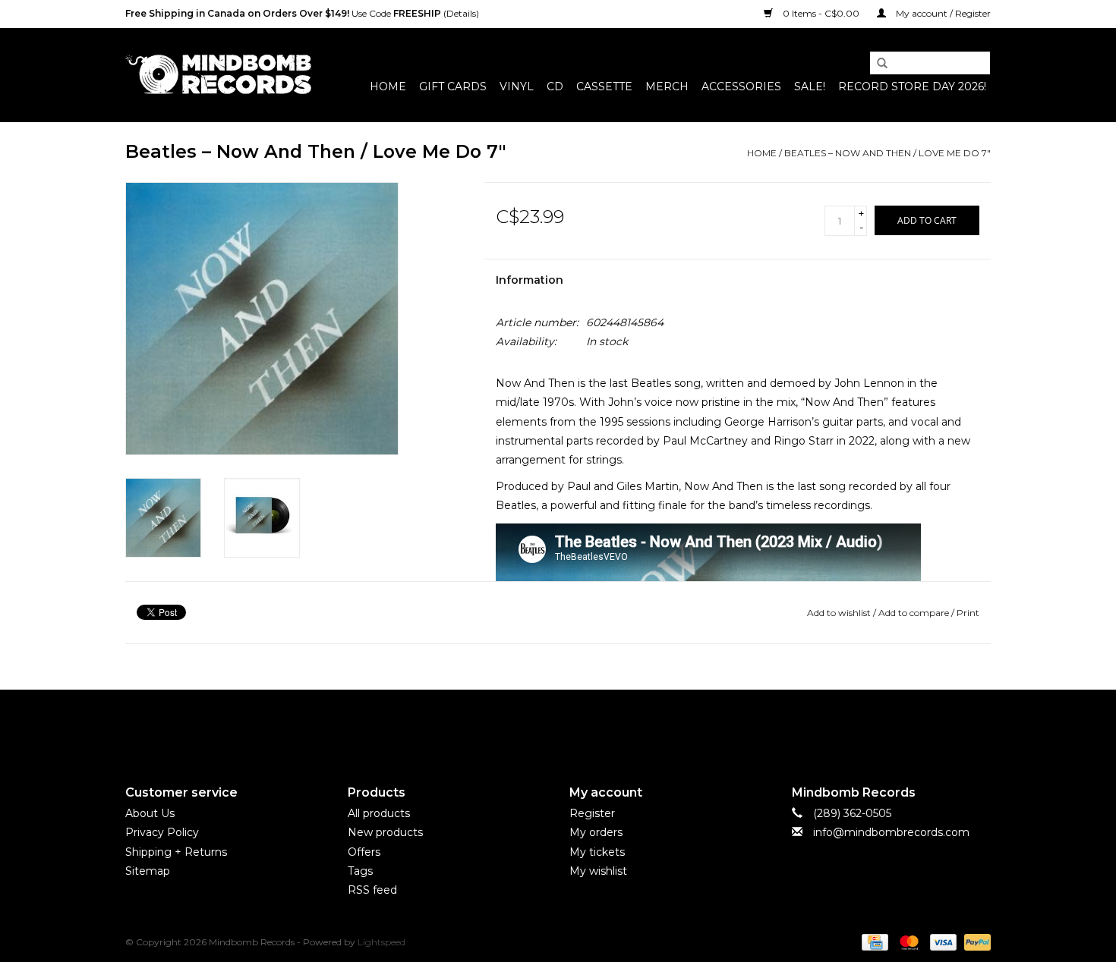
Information (529, 280)
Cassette (604, 86)
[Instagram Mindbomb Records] (585, 724)
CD (555, 86)
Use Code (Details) (302, 13)
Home (388, 86)
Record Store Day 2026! (912, 86)
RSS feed (372, 890)
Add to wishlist (839, 612)
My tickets (597, 852)
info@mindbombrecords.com (891, 832)
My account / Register (942, 13)
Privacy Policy (162, 832)
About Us (150, 813)
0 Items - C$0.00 (821, 13)
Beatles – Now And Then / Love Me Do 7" (887, 153)
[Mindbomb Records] (218, 75)
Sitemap (147, 871)
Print (968, 612)
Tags (360, 871)
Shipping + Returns (176, 852)
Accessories (741, 86)
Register (592, 813)
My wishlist (598, 871)
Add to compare (914, 612)
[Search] (876, 64)
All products (379, 813)
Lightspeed (381, 942)
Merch (667, 86)
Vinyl (517, 86)
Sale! (809, 86)
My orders (596, 832)
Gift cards (453, 86)
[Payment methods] (873, 941)
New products (385, 832)
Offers (364, 852)
